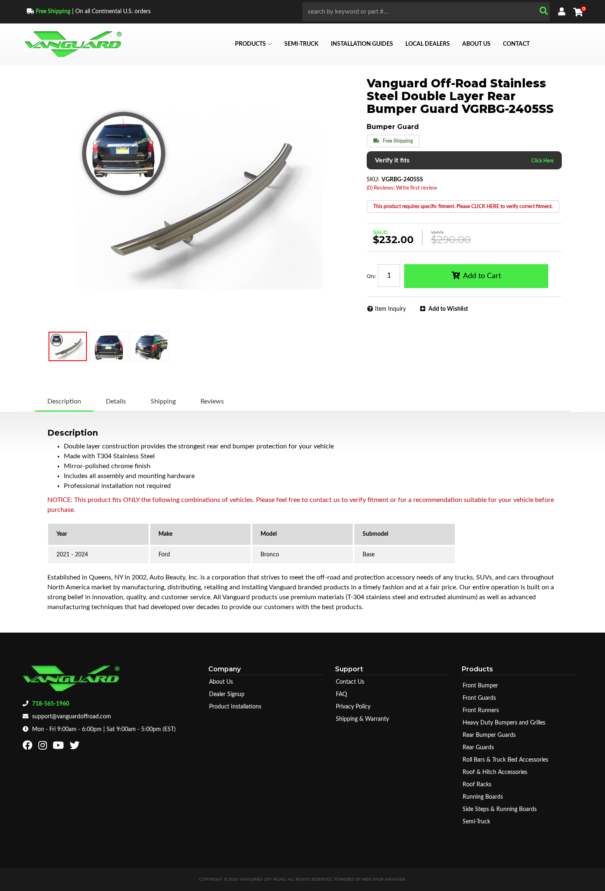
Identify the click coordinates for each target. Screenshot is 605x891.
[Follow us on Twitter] (75, 747)
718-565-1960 (50, 704)
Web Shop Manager (383, 879)
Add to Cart (482, 276)
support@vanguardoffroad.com (71, 717)
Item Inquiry (390, 309)
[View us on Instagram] (43, 747)
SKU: (373, 180)
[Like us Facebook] (29, 747)
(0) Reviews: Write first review (402, 188)
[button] (426, 11)
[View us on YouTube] (59, 747)
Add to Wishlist (448, 309)
